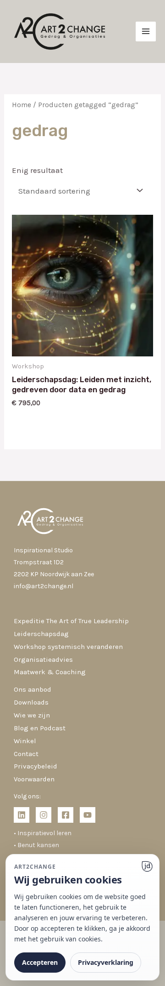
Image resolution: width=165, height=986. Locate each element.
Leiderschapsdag (41, 634)
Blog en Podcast (40, 728)
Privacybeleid (35, 766)
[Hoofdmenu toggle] (146, 32)
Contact (26, 754)
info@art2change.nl (43, 586)
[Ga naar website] (147, 866)
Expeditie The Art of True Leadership (71, 621)
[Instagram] (43, 815)
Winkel (25, 741)
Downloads (31, 702)
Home (21, 105)
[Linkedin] (21, 815)
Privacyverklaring (105, 962)
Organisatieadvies (43, 659)
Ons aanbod (32, 689)
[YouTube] (87, 815)
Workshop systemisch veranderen (68, 646)
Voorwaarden (34, 779)
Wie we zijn (32, 715)
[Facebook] (65, 815)
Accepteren (40, 962)
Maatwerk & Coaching (50, 672)
